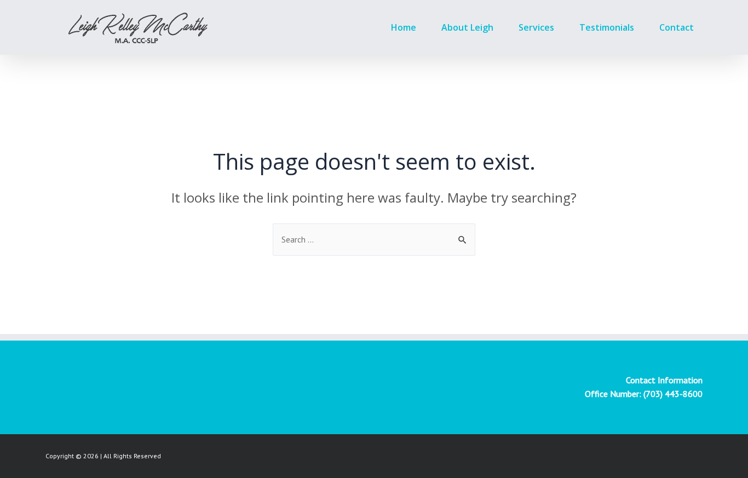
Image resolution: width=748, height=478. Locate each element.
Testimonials (606, 27)
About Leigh (467, 27)
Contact (676, 27)
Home (403, 27)
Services (536, 27)
